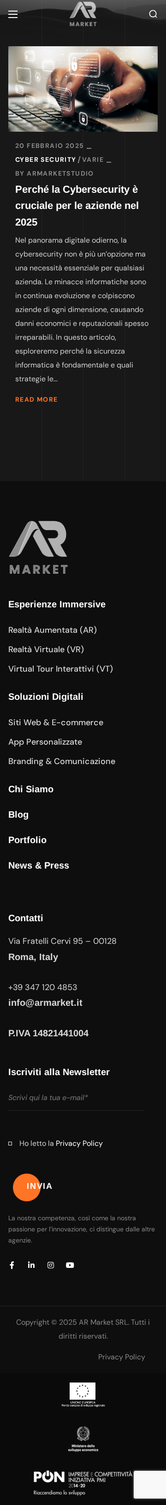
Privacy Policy (79, 1143)
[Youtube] (70, 1265)
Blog (18, 814)
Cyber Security (46, 159)
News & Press (38, 865)
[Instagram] (50, 1265)
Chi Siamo (30, 789)
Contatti (25, 918)
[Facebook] (12, 1265)
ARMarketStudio (60, 173)
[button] (153, 14)
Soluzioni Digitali (45, 696)
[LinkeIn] (31, 1265)
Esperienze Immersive (57, 604)
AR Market (96, 1322)
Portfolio (27, 840)
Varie (93, 159)
